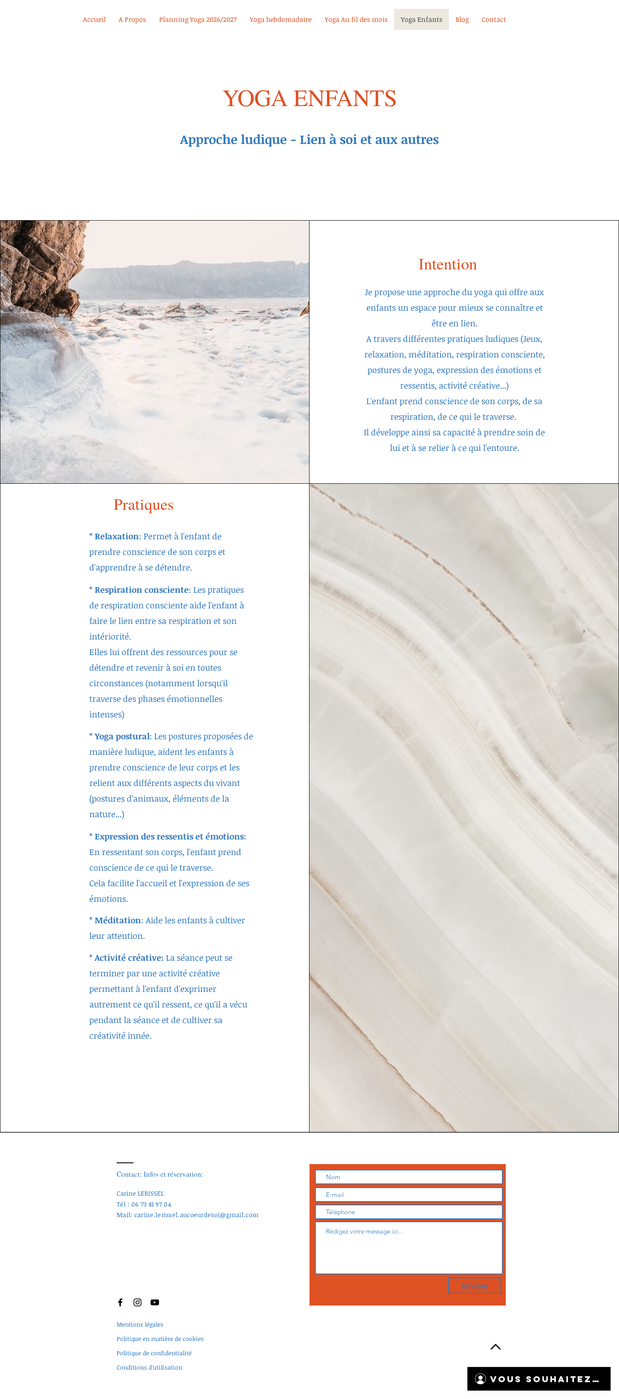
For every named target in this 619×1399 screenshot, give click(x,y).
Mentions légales (140, 1324)
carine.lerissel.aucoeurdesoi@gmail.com (196, 1214)
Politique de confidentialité (154, 1353)
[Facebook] (120, 1302)
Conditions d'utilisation (149, 1367)
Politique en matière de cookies (160, 1339)
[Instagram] (137, 1302)
